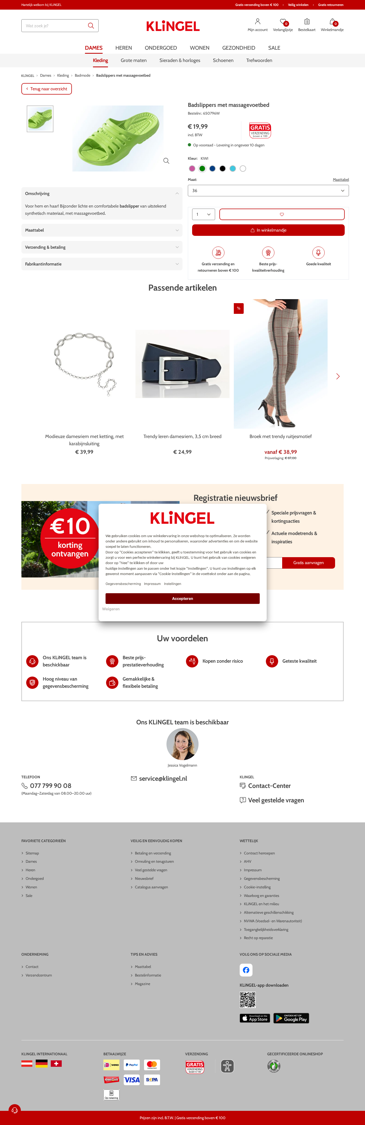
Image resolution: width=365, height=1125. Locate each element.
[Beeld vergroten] (166, 160)
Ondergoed (35, 878)
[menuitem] (94, 48)
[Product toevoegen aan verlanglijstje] (282, 214)
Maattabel (341, 179)
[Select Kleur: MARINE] (212, 168)
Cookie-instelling (257, 887)
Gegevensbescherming (262, 878)
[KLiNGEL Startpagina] (173, 25)
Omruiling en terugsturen (154, 861)
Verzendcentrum (39, 975)
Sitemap (32, 853)
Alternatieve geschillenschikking (269, 912)
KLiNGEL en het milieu (261, 903)
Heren (30, 870)
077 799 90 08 (51, 786)
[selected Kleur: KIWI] (202, 168)
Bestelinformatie (148, 975)
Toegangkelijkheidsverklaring (266, 929)
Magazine (142, 983)
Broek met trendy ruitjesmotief (281, 436)
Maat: (192, 179)
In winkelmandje (271, 230)
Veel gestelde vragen (276, 800)
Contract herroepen (259, 853)
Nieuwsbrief (144, 878)
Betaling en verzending (153, 853)
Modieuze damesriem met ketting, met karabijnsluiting (84, 440)
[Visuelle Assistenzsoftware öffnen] (224, 1066)
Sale (29, 895)
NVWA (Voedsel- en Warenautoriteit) (273, 921)
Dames (31, 861)
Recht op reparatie (258, 937)
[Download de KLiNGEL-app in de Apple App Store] (255, 1018)
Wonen (31, 887)
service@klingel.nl (163, 778)
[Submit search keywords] (91, 25)
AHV (247, 861)
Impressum (253, 870)
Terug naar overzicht (48, 88)
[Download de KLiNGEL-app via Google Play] (291, 1018)
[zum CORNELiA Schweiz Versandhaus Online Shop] (56, 1063)
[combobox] (60, 25)
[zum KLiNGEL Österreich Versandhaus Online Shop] (26, 1063)
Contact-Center (269, 786)
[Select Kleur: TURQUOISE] (232, 168)
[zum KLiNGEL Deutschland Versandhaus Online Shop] (42, 1064)
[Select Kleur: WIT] (243, 168)
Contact (32, 966)
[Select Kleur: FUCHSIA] (192, 168)
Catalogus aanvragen (151, 887)
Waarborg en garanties (261, 895)
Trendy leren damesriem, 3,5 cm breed (182, 436)
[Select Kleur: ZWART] (222, 168)
